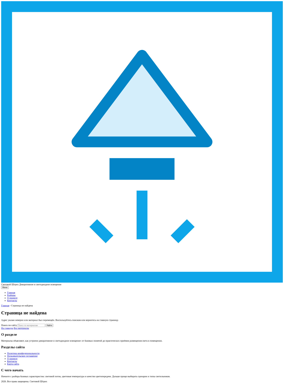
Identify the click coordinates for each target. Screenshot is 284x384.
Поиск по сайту (9, 325)
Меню (5, 287)
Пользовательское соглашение (22, 356)
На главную (7, 328)
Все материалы (21, 328)
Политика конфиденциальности (23, 353)
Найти (49, 325)
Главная (11, 292)
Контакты (12, 300)
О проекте (12, 298)
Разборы (11, 295)
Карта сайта (13, 364)
